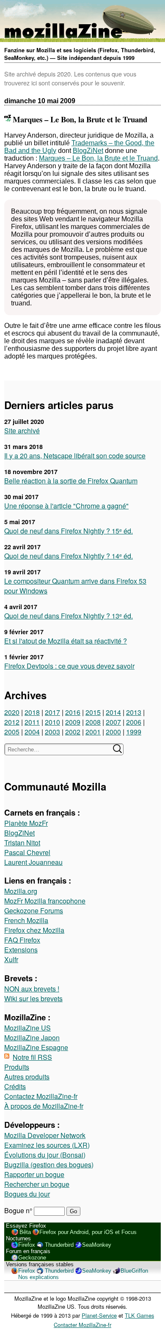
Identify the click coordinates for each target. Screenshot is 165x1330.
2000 (113, 732)
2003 (52, 732)
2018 (32, 712)
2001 (93, 732)
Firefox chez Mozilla (34, 930)
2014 (113, 712)
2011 (32, 722)
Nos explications (38, 1277)
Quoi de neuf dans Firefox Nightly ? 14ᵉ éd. (68, 556)
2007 (113, 722)
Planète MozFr (26, 823)
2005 (11, 732)
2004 (32, 732)
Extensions (21, 949)
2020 (11, 712)
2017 (52, 712)
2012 (11, 722)
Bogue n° (19, 1210)
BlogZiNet (88, 150)
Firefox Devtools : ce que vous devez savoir (69, 666)
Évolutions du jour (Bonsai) (44, 1155)
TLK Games (139, 1315)
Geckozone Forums (33, 910)
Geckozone (32, 1257)
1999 (133, 732)
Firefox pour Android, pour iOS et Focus (88, 1232)
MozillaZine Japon (32, 1037)
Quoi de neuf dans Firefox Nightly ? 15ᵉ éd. (68, 531)
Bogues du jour (27, 1194)
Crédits (15, 1086)
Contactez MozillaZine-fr (40, 1096)
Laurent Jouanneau (33, 862)
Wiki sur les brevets (33, 998)
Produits (16, 1067)
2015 (93, 712)
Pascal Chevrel (27, 852)
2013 (133, 712)
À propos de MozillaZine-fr (43, 1106)
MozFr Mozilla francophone (44, 901)
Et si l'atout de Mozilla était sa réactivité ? (65, 641)
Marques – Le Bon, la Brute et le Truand (98, 158)
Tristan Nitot (22, 842)
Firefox (26, 1245)
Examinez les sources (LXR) (47, 1145)
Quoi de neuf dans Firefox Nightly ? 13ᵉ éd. (68, 616)
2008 (93, 722)
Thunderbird (59, 1245)
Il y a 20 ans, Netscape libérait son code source (75, 455)
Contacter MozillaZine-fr (82, 1325)
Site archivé (22, 430)
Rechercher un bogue (36, 1184)
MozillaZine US (27, 1028)
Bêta (25, 1232)
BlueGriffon (134, 1271)
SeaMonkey (96, 1245)
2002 (72, 732)
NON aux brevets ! (31, 989)
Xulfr (11, 959)
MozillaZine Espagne (36, 1047)
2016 (72, 712)
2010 (52, 722)
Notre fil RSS (32, 1057)
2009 (72, 722)
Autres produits (27, 1077)
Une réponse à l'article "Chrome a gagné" (66, 506)
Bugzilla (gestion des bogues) (49, 1164)
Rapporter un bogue (34, 1174)
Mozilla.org (20, 891)
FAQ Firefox (22, 940)
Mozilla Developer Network (44, 1135)
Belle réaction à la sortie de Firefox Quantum (71, 481)
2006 (133, 722)
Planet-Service (99, 1315)
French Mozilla (26, 920)
